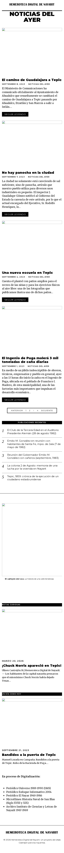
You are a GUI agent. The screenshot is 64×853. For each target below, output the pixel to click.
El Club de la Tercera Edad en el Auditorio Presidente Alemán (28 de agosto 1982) (33, 431)
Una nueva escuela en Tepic (27, 273)
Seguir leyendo (15, 114)
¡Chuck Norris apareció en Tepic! (31, 666)
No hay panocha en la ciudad (28, 173)
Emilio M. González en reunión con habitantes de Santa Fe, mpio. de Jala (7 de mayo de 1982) (34, 444)
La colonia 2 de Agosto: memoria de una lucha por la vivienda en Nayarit (32, 467)
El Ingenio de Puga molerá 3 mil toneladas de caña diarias (30, 360)
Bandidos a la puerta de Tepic (29, 755)
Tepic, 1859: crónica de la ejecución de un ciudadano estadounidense (33, 478)
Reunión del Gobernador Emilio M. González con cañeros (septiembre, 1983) (33, 456)
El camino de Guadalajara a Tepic (32, 80)
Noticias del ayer (39, 84)
